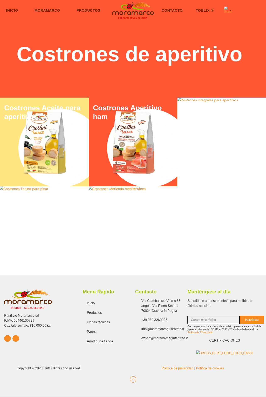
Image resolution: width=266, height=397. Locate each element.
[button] (228, 10)
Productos (94, 312)
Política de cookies (210, 368)
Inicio (91, 303)
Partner (92, 331)
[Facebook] (7, 338)
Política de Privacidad (199, 332)
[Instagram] (15, 338)
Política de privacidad (177, 368)
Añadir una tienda (100, 341)
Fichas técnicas (98, 322)
